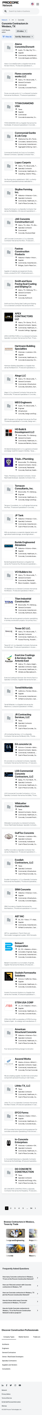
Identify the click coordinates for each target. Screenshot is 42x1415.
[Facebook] (6, 1385)
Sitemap (4, 1406)
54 (31, 1208)
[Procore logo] (11, 2)
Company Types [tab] (8, 1337)
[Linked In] (2, 1385)
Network (7, 5)
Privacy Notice (6, 1394)
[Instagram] (15, 1385)
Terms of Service (7, 1398)
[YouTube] (20, 1385)
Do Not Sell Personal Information (11, 1402)
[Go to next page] (35, 1208)
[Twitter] (11, 1385)
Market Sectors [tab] (24, 1337)
